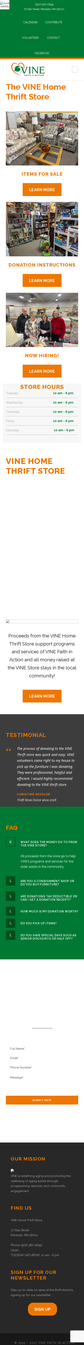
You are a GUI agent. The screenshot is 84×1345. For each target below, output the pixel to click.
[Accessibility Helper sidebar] (4, 4)
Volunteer (30, 37)
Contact (53, 37)
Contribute (53, 22)
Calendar (30, 22)
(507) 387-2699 (31, 1245)
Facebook (42, 53)
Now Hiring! (42, 355)
